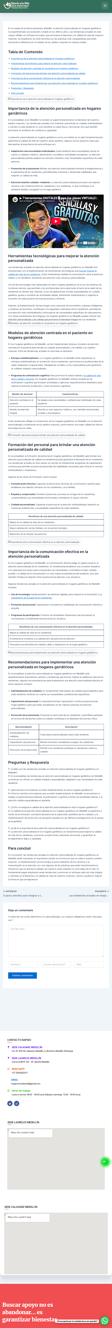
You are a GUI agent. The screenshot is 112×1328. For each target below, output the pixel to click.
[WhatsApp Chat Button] (104, 1320)
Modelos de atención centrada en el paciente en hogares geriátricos (44, 68)
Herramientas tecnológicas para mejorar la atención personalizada (43, 63)
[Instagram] (16, 1103)
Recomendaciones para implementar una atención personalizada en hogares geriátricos (54, 83)
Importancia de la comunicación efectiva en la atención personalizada (45, 78)
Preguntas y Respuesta (22, 88)
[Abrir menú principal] (105, 5)
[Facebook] (10, 1103)
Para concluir (17, 93)
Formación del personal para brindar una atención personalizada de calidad (48, 73)
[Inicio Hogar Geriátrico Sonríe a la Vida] (17, 5)
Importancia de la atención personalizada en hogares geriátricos (43, 58)
